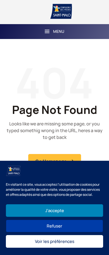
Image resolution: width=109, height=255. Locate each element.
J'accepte (54, 210)
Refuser (54, 226)
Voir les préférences (54, 241)
